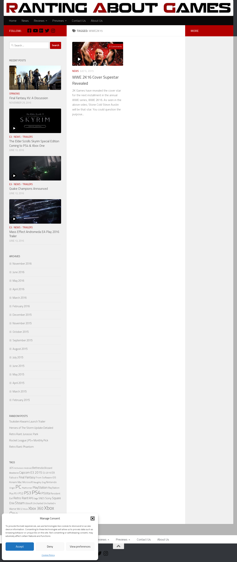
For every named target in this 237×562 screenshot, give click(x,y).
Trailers (28, 137)
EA (53, 472)
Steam (20, 502)
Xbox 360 (36, 508)
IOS (54, 477)
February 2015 (21, 400)
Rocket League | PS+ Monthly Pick (28, 440)
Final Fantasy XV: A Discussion (28, 98)
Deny (50, 546)
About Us (97, 20)
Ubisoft (28, 503)
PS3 (27, 493)
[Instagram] (53, 30)
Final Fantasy (27, 477)
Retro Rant (20, 497)
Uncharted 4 (50, 503)
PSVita (45, 493)
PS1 (16, 493)
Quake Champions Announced (28, 188)
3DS (11, 468)
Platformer (27, 488)
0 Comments (115, 46)
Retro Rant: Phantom (21, 447)
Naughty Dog (39, 482)
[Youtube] (35, 30)
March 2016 (19, 298)
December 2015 (22, 315)
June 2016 (18, 272)
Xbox (25, 509)
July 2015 (18, 357)
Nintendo (51, 482)
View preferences (80, 546)
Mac (20, 482)
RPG (31, 498)
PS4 (36, 492)
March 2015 (19, 391)
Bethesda (38, 468)
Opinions (14, 93)
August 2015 (20, 349)
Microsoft (27, 482)
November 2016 (22, 263)
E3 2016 (47, 473)
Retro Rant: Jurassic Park (23, 434)
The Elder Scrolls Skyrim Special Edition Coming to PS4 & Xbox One (34, 143)
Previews (58, 20)
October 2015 (21, 332)
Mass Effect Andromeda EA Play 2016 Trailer (34, 234)
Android (28, 468)
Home (12, 20)
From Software (44, 477)
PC (18, 486)
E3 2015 (36, 472)
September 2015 (22, 340)
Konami (13, 482)
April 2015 (18, 383)
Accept (20, 546)
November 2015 (22, 323)
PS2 (21, 493)
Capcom (24, 472)
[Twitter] (47, 30)
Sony (48, 498)
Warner (12, 509)
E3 (10, 137)
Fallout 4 (13, 477)
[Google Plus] (41, 30)
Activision (19, 468)
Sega (36, 498)
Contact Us (79, 20)
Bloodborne (14, 472)
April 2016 (18, 289)
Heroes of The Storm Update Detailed (31, 428)
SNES (42, 498)
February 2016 (21, 306)
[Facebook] (29, 30)
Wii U (19, 509)
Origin (12, 488)
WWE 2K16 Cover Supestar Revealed (95, 80)
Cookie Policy (48, 555)
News (25, 20)
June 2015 (18, 366)
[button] (92, 518)
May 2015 (18, 374)
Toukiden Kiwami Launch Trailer (27, 421)
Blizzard (48, 468)
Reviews (39, 20)
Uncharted (38, 503)
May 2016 (18, 280)
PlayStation (40, 487)
